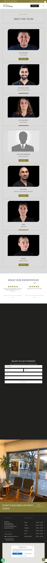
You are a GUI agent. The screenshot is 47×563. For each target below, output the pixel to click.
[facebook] (11, 1)
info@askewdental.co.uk (12, 536)
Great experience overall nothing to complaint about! (13, 289)
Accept (17, 553)
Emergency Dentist (9, 528)
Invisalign (6, 521)
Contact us (5, 1)
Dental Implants (8, 523)
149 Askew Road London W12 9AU (10, 539)
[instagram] (14, 1)
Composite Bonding (9, 524)
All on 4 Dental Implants (10, 526)
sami (13, 297)
